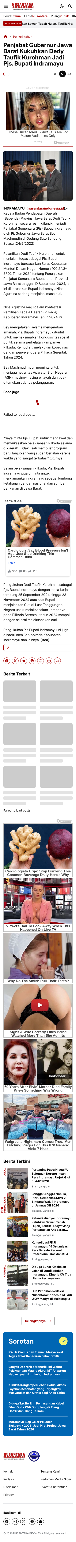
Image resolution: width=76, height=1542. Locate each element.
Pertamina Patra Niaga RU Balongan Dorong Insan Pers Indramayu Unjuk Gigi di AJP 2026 (51, 1175)
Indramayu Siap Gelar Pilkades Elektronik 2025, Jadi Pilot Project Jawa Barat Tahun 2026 (37, 1425)
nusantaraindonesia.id (46, 208)
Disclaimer (10, 1487)
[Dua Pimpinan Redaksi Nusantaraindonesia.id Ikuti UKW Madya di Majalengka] (17, 1299)
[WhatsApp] (40, 660)
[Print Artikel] (49, 660)
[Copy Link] (57, 660)
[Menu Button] (6, 6)
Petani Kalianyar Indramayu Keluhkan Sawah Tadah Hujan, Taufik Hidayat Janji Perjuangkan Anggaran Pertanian (51, 1224)
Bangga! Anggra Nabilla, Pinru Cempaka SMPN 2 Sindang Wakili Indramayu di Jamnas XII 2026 (50, 1199)
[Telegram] (23, 660)
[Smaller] (55, 74)
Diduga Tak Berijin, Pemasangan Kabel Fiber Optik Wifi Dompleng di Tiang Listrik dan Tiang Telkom (36, 1407)
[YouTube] (32, 1521)
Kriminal (4, 1271)
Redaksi (8, 1479)
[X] (15, 660)
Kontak (8, 1471)
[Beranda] (5, 36)
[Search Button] (70, 6)
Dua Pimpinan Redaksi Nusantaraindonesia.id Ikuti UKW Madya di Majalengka (52, 1294)
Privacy (8, 1494)
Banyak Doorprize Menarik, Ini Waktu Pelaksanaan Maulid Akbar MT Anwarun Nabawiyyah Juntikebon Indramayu (37, 1370)
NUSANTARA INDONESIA (28, 1533)
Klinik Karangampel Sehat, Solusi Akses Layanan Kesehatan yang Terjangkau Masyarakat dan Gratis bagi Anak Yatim (37, 1388)
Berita (12, 16)
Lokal (4, 1172)
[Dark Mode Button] (61, 6)
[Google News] (40, 1521)
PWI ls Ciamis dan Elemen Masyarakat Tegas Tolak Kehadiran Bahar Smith (35, 1354)
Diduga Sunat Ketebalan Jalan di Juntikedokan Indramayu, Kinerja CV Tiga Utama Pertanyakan (51, 1272)
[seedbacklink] (34, 1456)
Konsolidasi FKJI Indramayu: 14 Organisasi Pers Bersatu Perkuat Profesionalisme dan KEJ (50, 1248)
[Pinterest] (32, 660)
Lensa (36, 16)
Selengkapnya (35, 1321)
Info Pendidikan (3, 1205)
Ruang (60, 16)
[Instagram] (15, 1521)
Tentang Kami (50, 1471)
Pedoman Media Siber (56, 1479)
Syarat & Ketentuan (54, 1487)
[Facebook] (6, 660)
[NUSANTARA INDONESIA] (23, 6)
